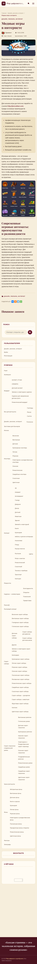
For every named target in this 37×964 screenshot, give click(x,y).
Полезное (30, 422)
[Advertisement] (18, 911)
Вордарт (6, 391)
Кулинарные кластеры (20, 448)
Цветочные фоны (15, 836)
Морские (15, 456)
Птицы (17, 545)
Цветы (31, 554)
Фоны (6, 812)
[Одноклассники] (15, 301)
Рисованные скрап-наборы (20, 679)
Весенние (16, 436)
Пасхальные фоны (16, 824)
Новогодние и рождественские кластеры (23, 461)
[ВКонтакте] (12, 301)
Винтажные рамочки (24, 717)
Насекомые (18, 540)
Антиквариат (19, 496)
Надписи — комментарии (12, 594)
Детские (15, 444)
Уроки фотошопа (9, 784)
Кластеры (7, 459)
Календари (15, 655)
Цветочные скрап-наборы (20, 711)
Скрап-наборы (6, 663)
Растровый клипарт (10, 609)
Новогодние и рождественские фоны (20, 819)
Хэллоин (14, 707)
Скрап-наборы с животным (20, 699)
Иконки (6, 430)
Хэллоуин (18, 579)
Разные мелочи (20, 549)
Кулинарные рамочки (25, 732)
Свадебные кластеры (19, 474)
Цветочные (16, 482)
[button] (18, 48)
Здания (17, 520)
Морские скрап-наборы (19, 667)
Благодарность (28, 588)
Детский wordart (17, 388)
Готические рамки (24, 721)
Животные (18, 516)
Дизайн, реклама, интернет (12, 19)
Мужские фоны (15, 813)
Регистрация (8, 356)
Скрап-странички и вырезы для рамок (9, 748)
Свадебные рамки (24, 767)
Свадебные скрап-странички (24, 772)
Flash (5, 370)
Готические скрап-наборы (20, 626)
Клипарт (6, 533)
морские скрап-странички (23, 737)
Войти (6, 352)
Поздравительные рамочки (24, 758)
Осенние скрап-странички (23, 752)
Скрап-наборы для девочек (27, 633)
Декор (17, 508)
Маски (29, 412)
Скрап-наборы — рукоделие (21, 695)
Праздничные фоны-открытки (19, 828)
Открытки (26, 592)
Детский (17, 512)
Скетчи (29, 416)
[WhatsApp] (21, 301)
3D (16, 488)
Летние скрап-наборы (19, 663)
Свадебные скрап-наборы (20, 687)
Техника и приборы (21, 570)
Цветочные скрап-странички (24, 778)
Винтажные (16, 440)
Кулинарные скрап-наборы (20, 659)
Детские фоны (14, 797)
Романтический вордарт (19, 402)
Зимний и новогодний (22, 524)
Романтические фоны (17, 832)
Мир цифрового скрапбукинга (20, 3)
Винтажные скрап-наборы (20, 618)
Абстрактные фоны (16, 789)
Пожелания (27, 596)
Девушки (18, 504)
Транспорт (18, 574)
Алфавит (17, 492)
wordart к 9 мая (17, 380)
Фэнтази (6, 840)
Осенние (15, 466)
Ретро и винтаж (20, 558)
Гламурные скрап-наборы (20, 622)
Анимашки (7, 374)
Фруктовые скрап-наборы (20, 703)
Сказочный (18, 566)
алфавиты (15, 384)
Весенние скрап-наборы (20, 614)
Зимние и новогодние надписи (22, 392)
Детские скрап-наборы (14, 636)
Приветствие (27, 600)
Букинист (9, 33)
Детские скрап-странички (23, 727)
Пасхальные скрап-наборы (20, 675)
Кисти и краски (15, 801)
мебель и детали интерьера (24, 536)
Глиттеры (30, 408)
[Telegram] (18, 301)
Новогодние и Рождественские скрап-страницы (23, 744)
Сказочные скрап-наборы (20, 691)
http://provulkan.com (15, 106)
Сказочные (16, 478)
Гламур (17, 500)
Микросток (7, 583)
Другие (14, 645)
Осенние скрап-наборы (19, 671)
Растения (18, 553)
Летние (15, 452)
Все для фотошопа (10, 412)
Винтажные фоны (15, 793)
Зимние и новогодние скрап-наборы (21, 650)
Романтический (20, 562)
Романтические (17, 470)
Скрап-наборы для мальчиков (27, 639)
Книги (17, 528)
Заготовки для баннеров (12, 426)
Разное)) (6, 605)
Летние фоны (14, 809)
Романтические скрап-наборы (21, 683)
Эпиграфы (7, 844)
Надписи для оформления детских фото (20, 397)
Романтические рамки (25, 763)
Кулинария (18, 532)
